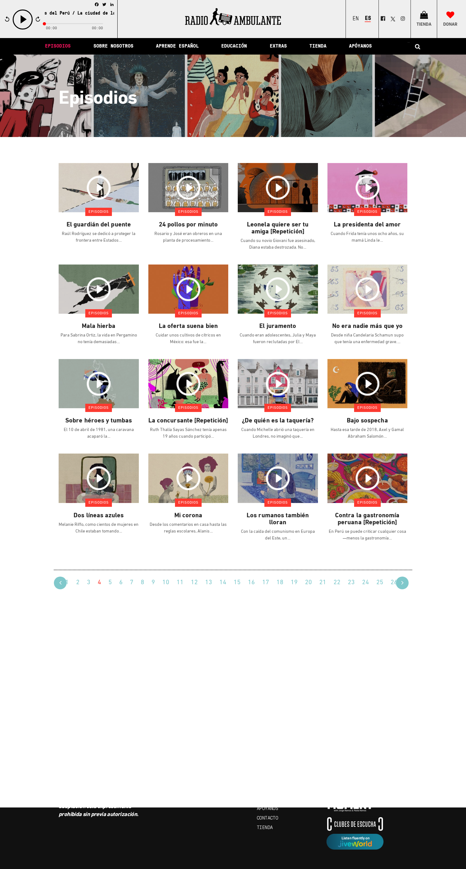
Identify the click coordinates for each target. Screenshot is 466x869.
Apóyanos (267, 809)
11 (180, 582)
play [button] (23, 28)
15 (237, 582)
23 (351, 582)
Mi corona (188, 516)
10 (165, 582)
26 (394, 582)
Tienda (265, 828)
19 (294, 582)
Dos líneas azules (99, 516)
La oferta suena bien (188, 326)
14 (222, 582)
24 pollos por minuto (188, 225)
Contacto (267, 818)
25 (379, 582)
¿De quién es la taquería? (278, 421)
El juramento (277, 326)
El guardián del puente (99, 225)
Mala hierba (99, 326)
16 (251, 582)
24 (365, 582)
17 (265, 582)
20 (308, 582)
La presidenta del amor (367, 225)
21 (322, 582)
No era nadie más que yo (367, 326)
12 (194, 582)
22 (336, 582)
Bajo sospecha (367, 421)
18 (279, 582)
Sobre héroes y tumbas (98, 421)
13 (208, 582)
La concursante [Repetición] (188, 421)
